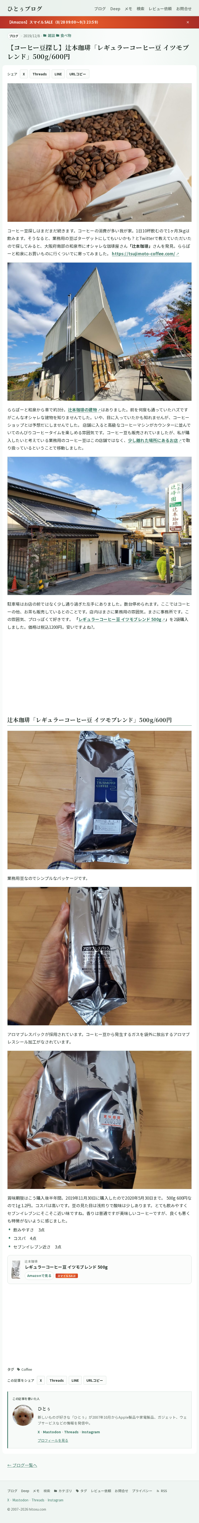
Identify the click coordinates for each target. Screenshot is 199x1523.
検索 (140, 8)
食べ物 (65, 35)
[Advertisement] (99, 674)
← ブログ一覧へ (22, 1465)
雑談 (51, 35)
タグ (83, 1490)
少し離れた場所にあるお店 (153, 440)
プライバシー (142, 1490)
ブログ (100, 8)
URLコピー (77, 73)
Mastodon (52, 1431)
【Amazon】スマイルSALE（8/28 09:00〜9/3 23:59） (53, 22)
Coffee (26, 1369)
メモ (128, 8)
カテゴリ (65, 1490)
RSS (163, 1490)
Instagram (91, 1431)
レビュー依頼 (160, 8)
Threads (40, 73)
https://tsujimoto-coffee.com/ (143, 253)
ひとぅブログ (24, 8)
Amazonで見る (39, 1275)
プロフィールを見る (53, 1440)
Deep (115, 8)
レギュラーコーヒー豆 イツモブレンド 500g (119, 619)
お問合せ (184, 8)
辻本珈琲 (31, 1261)
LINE (58, 73)
